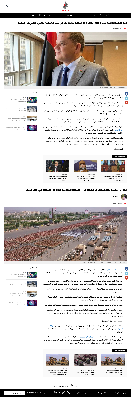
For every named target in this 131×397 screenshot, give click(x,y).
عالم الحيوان (35, 15)
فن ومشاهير (47, 15)
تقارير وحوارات (69, 15)
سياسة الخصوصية (89, 393)
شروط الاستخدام (114, 393)
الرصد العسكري (92, 15)
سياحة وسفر (25, 15)
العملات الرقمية (80, 15)
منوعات (56, 15)
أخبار (99, 15)
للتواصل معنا (102, 393)
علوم (62, 15)
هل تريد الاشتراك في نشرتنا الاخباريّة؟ (37, 393)
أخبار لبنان (106, 15)
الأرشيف (78, 393)
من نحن (125, 393)
